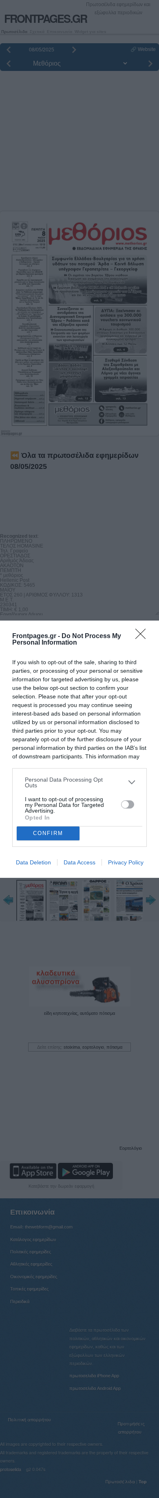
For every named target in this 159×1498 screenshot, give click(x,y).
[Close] (143, 636)
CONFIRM (48, 833)
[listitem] (79, 782)
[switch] (127, 804)
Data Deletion (33, 862)
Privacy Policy (126, 862)
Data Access (79, 862)
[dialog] (79, 749)
